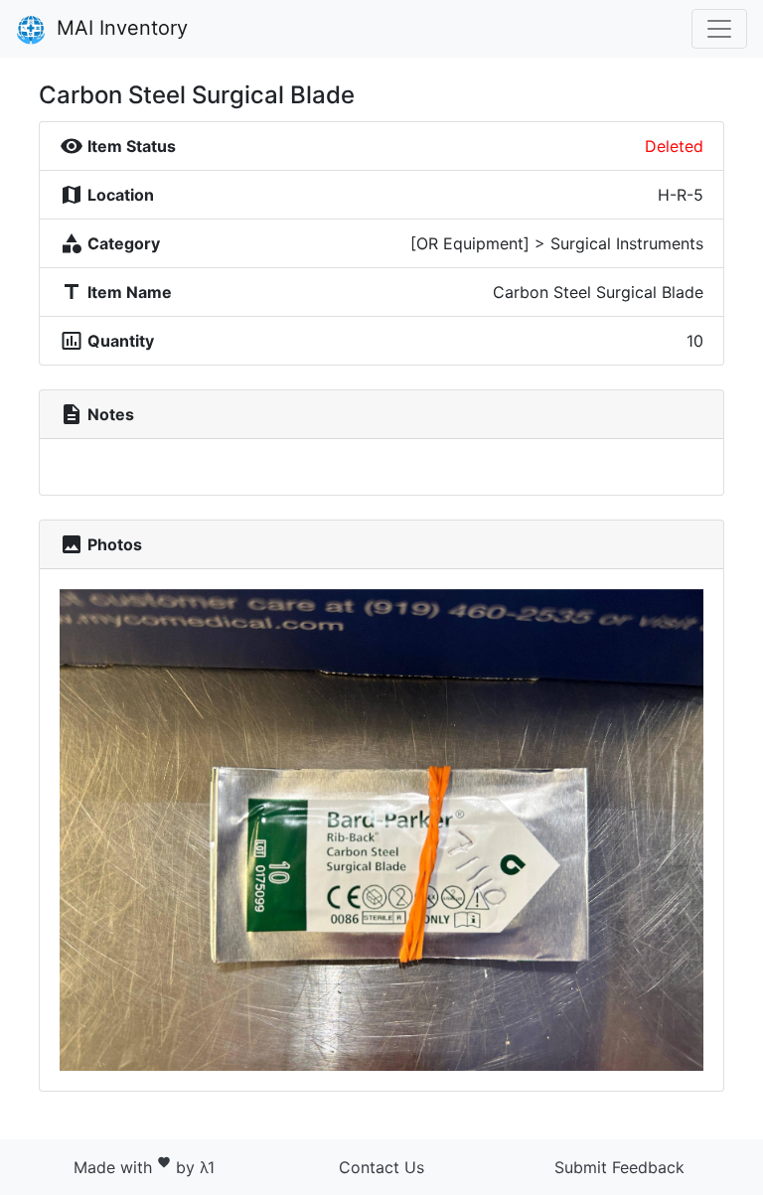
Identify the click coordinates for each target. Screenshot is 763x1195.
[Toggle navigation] (719, 29)
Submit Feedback (619, 1167)
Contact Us (381, 1167)
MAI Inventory (119, 28)
